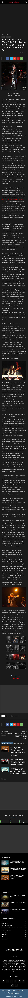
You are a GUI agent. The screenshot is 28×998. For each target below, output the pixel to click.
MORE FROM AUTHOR (19, 743)
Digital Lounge (10, 992)
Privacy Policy (21, 992)
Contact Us (11, 993)
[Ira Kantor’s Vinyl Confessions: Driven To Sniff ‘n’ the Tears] (5, 911)
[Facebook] (11, 981)
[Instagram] (15, 981)
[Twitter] (12, 985)
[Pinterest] (19, 981)
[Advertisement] (14, 18)
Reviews (7, 34)
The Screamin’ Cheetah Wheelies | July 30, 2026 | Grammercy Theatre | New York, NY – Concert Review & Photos (18, 771)
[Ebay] (7, 981)
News (3, 990)
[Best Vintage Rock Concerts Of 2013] (5, 897)
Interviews (8, 990)
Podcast (13, 990)
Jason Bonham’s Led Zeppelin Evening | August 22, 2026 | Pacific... (17, 877)
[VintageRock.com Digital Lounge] (5, 904)
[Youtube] (16, 985)
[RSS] (23, 981)
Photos (23, 990)
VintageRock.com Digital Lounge (18, 902)
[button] (26, 2)
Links (16, 992)
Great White (8, 716)
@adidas (14, 818)
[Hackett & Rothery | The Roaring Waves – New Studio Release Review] (5, 862)
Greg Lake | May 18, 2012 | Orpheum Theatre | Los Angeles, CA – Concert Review (20, 736)
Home (2, 34)
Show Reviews (8, 37)
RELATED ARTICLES (7, 743)
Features (18, 990)
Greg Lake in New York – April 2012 (7, 734)
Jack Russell (15, 716)
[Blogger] (3, 981)
